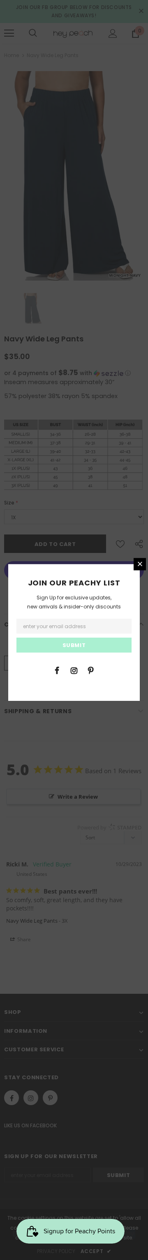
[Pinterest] (91, 670)
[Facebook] (57, 670)
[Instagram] (74, 670)
